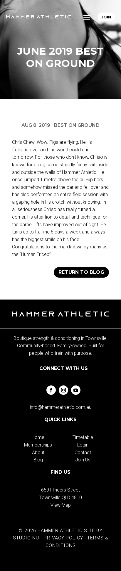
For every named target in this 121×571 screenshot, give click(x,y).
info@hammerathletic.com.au (60, 407)
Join (106, 17)
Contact (83, 452)
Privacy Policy (63, 538)
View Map (61, 505)
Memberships (38, 445)
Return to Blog (81, 272)
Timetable (83, 437)
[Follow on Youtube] (75, 390)
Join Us (82, 460)
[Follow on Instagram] (63, 390)
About (38, 452)
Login (82, 445)
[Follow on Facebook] (51, 390)
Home (38, 437)
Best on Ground (77, 125)
